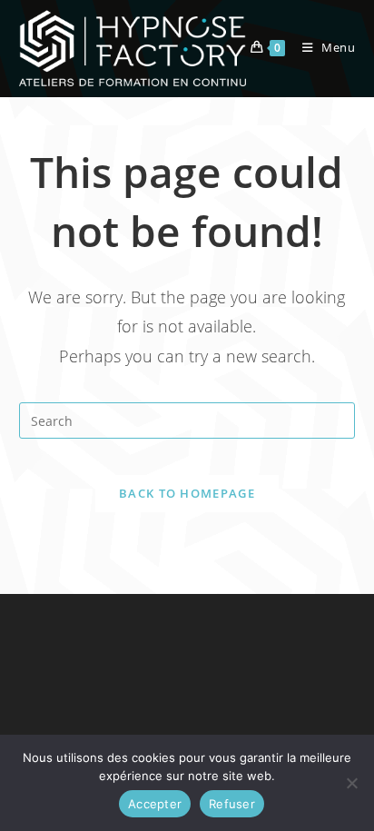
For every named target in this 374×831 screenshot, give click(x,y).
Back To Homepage (187, 493)
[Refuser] (351, 783)
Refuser (232, 803)
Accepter (155, 803)
